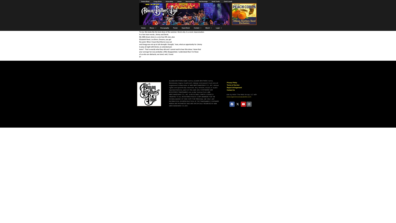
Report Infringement (234, 88)
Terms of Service (233, 85)
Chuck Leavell (228, 1)
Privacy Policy (232, 83)
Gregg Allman (158, 1)
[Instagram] (249, 104)
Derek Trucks (216, 1)
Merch (207, 28)
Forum (175, 28)
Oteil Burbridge (203, 1)
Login (218, 28)
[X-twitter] (237, 104)
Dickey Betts (169, 1)
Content (196, 28)
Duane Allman (145, 1)
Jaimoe (179, 1)
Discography (164, 28)
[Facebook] (232, 104)
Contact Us (231, 90)
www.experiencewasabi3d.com (239, 97)
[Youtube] (243, 104)
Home (143, 28)
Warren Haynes (190, 1)
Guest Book (186, 28)
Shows (152, 28)
